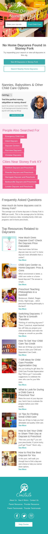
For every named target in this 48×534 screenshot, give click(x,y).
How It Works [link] (23, 500)
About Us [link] (13, 500)
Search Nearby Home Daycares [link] (24, 69)
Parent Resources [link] (16, 504)
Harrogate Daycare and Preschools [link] (20, 177)
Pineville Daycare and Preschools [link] (19, 172)
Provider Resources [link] (31, 504)
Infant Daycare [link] (11, 141)
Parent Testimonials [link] (15, 508)
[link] (12, 4)
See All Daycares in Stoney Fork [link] (24, 62)
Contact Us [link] (34, 500)
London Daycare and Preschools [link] (19, 186)
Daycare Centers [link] (12, 146)
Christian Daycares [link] (13, 155)
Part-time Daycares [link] (13, 150)
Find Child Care (34, 24)
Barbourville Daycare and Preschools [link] (20, 182)
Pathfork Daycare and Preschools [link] (19, 168)
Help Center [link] (24, 524)
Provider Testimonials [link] (32, 508)
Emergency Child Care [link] (14, 136)
